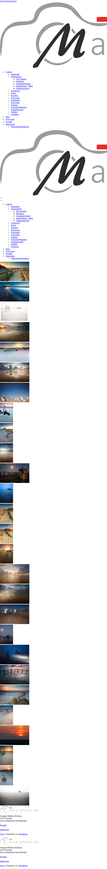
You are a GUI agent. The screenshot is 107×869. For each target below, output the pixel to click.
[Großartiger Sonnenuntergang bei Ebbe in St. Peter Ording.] (14, 341)
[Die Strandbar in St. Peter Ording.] (14, 301)
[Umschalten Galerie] (45, 204)
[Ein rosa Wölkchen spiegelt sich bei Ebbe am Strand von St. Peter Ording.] (6, 462)
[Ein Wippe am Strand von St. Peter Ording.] (6, 422)
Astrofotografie (17, 110)
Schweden (15, 102)
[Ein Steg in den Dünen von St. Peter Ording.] (6, 522)
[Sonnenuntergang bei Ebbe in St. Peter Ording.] (14, 583)
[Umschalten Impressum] (45, 256)
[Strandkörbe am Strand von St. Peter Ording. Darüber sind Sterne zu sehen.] (14, 401)
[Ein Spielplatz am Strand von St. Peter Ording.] (6, 563)
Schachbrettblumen (19, 107)
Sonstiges (15, 114)
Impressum (4, 830)
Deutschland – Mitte (24, 86)
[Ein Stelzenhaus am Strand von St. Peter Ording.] (6, 442)
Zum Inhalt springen (8, 1)
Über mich (10, 119)
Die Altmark (21, 79)
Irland (13, 93)
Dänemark (15, 74)
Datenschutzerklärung (20, 127)
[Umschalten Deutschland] (45, 209)
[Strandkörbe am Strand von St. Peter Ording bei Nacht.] (14, 482)
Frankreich (15, 91)
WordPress (23, 834)
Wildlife (14, 112)
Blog (8, 117)
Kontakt (9, 122)
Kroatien (14, 95)
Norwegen (15, 98)
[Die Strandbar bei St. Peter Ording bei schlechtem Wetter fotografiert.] (6, 502)
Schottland (15, 100)
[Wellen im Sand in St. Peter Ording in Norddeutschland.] (6, 724)
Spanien (14, 105)
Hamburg (20, 81)
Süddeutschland (22, 88)
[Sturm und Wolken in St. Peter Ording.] (14, 603)
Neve (2, 834)
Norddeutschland (23, 84)
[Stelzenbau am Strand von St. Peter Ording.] (6, 643)
